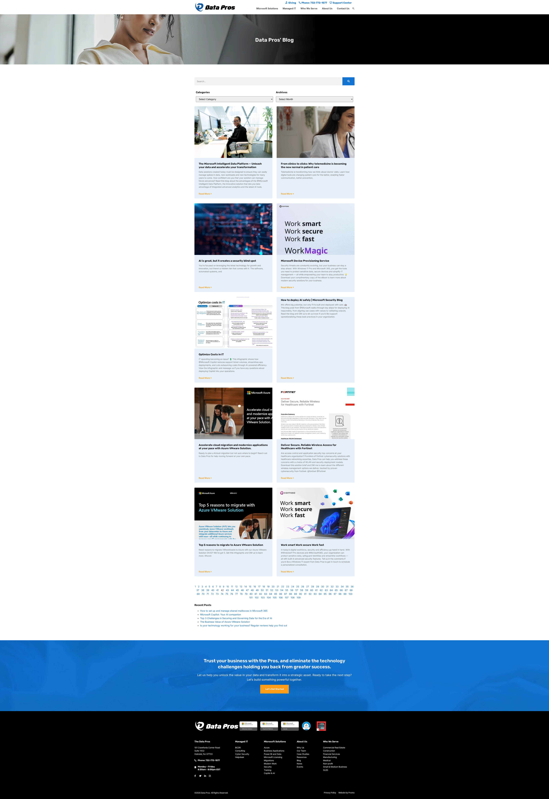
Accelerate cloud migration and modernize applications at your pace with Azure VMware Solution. (233, 446)
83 (265, 593)
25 (297, 586)
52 (271, 590)
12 (236, 586)
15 (250, 586)
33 (337, 586)
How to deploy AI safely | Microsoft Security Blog (312, 300)
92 (310, 593)
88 (290, 593)
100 (350, 593)
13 (241, 586)
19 (268, 586)
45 (237, 590)
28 (312, 586)
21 (278, 586)
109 (299, 597)
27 (307, 586)
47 (247, 590)
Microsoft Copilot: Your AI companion (220, 614)
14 (245, 586)
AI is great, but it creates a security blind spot (227, 260)
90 (300, 593)
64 (331, 590)
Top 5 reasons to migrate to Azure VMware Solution (231, 545)
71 (208, 593)
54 (281, 590)
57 (296, 590)
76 (231, 593)
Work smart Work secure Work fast (302, 545)
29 (317, 586)
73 (217, 593)
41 (217, 590)
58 (301, 590)
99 (345, 593)
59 (306, 590)
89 (295, 593)
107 (287, 597)
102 (257, 597)
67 (346, 590)
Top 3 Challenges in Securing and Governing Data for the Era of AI (236, 618)
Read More (205, 193)
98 (340, 593)
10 (227, 586)
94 (320, 593)
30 (322, 586)
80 (251, 593)
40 (212, 590)
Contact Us (343, 8)
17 (259, 586)
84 (270, 593)
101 (251, 597)
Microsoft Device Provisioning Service (305, 260)
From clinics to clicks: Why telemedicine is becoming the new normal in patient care (313, 165)
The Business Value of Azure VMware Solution (225, 621)
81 (256, 593)
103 (263, 597)
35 (347, 586)
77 (236, 593)
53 (276, 590)
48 (252, 590)
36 (352, 586)
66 (341, 590)
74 (222, 593)
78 (241, 593)
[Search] (348, 81)
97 (335, 593)
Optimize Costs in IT (211, 354)
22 (282, 586)
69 (198, 593)
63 (326, 590)
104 (269, 597)
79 (246, 593)
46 (242, 590)
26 (302, 586)
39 (207, 590)
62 (321, 590)
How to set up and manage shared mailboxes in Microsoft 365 (233, 610)
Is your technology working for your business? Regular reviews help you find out (243, 625)
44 (232, 590)
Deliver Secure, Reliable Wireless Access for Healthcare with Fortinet (308, 446)
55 (286, 590)
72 (212, 593)
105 (275, 597)
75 (226, 593)
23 (287, 586)
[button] (353, 8)
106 (281, 597)
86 (280, 593)
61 (316, 590)
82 (260, 593)
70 (203, 593)
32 (332, 586)
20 (273, 586)
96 (330, 593)
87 (285, 593)
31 (327, 586)
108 (293, 597)
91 (305, 593)
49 (257, 590)
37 (197, 590)
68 (351, 590)
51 (267, 590)
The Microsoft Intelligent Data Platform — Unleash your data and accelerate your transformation (230, 165)
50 (262, 590)
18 (263, 586)
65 (336, 590)
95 (325, 593)
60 (311, 590)
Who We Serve (309, 8)
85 (275, 593)
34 (342, 586)
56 (291, 590)
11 (232, 586)
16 (254, 586)
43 (227, 590)
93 (315, 593)
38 (202, 590)
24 (292, 586)
